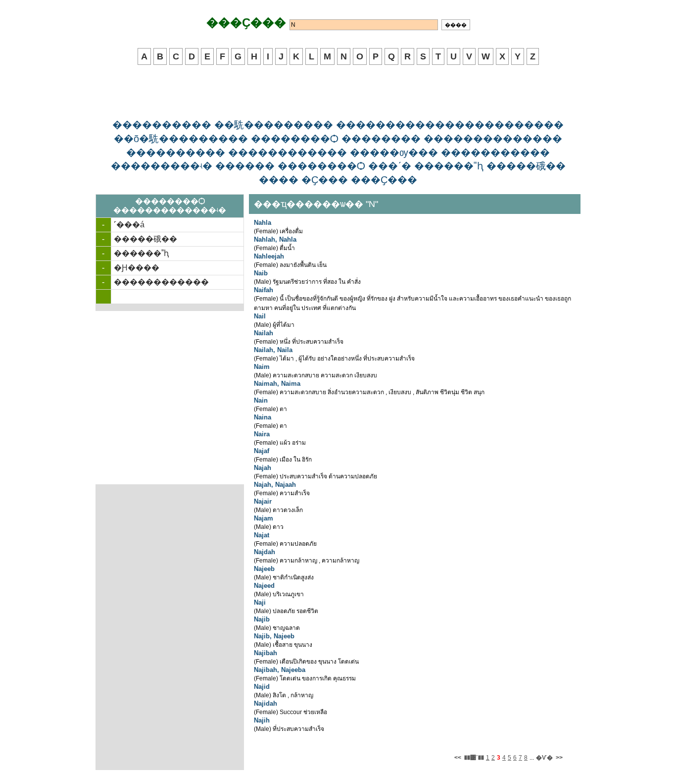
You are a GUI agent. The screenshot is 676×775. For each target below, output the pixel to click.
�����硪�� (145, 239)
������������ (161, 282)
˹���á (129, 224)
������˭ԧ (141, 253)
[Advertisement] (338, 92)
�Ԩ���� (136, 267)
